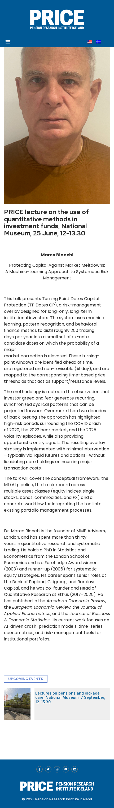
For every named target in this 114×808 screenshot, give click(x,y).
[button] (8, 42)
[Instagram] (57, 769)
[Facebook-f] (39, 769)
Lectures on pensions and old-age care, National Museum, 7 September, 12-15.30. (70, 697)
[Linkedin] (74, 769)
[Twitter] (48, 769)
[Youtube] (66, 769)
